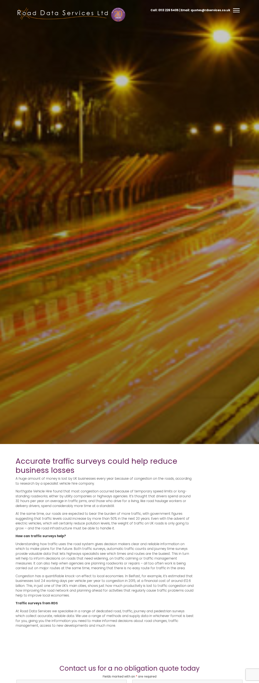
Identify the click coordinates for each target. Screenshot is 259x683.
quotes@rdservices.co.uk (210, 10)
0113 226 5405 (168, 10)
